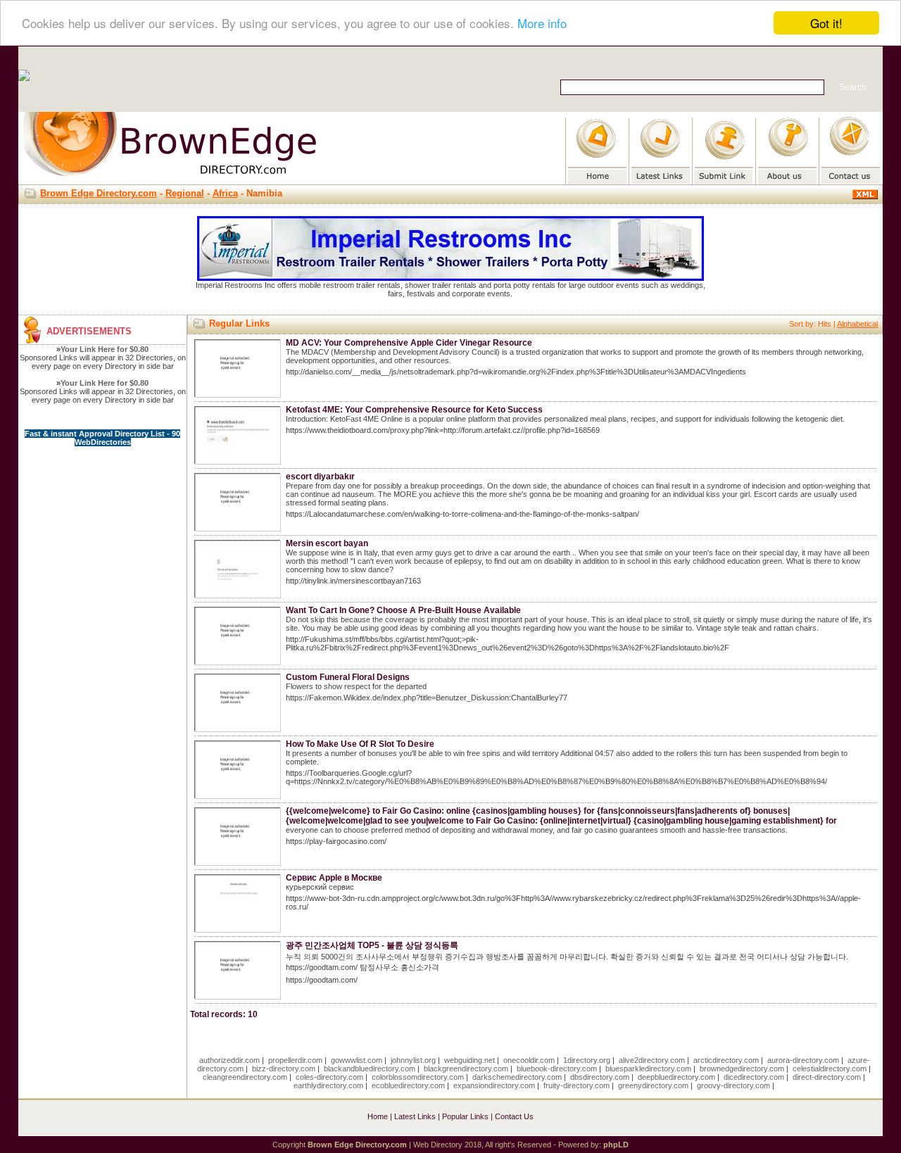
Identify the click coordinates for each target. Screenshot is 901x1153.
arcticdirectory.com (726, 1060)
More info (542, 23)
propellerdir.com (295, 1060)
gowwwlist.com (356, 1060)
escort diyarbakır (320, 476)
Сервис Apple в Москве (334, 878)
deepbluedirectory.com (676, 1077)
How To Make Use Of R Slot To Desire (360, 744)
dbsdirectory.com (599, 1077)
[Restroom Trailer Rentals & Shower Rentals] (450, 278)
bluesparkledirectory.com (648, 1068)
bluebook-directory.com (557, 1068)
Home (377, 1116)
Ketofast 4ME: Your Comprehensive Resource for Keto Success (414, 410)
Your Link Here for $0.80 (105, 349)
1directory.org (586, 1060)
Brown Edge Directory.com (98, 193)
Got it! (826, 23)
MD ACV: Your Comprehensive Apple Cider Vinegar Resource (409, 343)
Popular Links (465, 1116)
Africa (225, 193)
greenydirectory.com (653, 1085)
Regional (184, 193)
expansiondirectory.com (494, 1085)
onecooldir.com (529, 1060)
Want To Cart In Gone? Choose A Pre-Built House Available (403, 610)
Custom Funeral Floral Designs (348, 677)
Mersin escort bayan (327, 543)
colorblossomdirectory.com (418, 1077)
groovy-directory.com (733, 1085)
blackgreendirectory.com (466, 1068)
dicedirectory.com (754, 1077)
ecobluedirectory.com (408, 1085)
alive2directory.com (652, 1060)
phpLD (616, 1144)
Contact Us (514, 1116)
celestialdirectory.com (830, 1068)
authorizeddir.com (229, 1060)
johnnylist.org (413, 1060)
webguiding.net (469, 1060)
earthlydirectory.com (328, 1085)
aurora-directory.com (803, 1060)
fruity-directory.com (576, 1085)
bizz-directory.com (283, 1068)
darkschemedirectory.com (517, 1077)
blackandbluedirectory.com (369, 1068)
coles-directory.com (329, 1077)
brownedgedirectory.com (742, 1068)
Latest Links (415, 1116)
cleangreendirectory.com (245, 1077)
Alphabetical (857, 324)
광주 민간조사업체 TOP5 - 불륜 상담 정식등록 (372, 945)
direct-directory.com (827, 1077)
